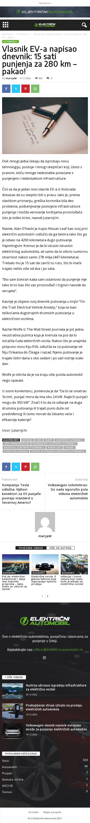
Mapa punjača (52, 812)
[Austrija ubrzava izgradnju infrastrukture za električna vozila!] (12, 691)
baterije (27, 440)
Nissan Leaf (54, 447)
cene (38, 440)
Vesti (5, 760)
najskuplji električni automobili (24, 447)
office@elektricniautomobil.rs (58, 649)
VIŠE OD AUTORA (60, 548)
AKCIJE (7, 785)
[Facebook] (6, 89)
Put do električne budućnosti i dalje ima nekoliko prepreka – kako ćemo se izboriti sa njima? (14, 582)
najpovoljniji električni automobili (54, 443)
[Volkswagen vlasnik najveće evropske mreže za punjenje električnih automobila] (12, 731)
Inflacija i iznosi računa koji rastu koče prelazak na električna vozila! (72, 580)
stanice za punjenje (16, 451)
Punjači (7, 773)
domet (49, 440)
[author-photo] (45, 522)
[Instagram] (45, 658)
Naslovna (7, 34)
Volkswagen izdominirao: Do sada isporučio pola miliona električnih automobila (68, 491)
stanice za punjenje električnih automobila (58, 451)
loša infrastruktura (16, 443)
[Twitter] (16, 89)
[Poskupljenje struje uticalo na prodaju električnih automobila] (12, 711)
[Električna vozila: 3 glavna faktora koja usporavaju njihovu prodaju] (45, 564)
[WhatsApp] (35, 89)
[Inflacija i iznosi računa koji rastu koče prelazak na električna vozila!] (74, 564)
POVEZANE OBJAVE (31, 548)
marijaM (11, 78)
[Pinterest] (25, 89)
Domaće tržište (12, 779)
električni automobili (69, 440)
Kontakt (34, 812)
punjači (69, 447)
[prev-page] (42, 596)
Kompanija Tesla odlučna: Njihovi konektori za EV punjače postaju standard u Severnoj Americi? (21, 493)
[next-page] (47, 596)
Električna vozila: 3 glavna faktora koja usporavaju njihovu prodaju (44, 580)
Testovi (7, 792)
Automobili (23, 34)
